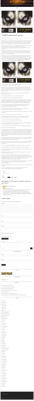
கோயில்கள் (3, 334)
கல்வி (2, 329)
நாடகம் (2, 354)
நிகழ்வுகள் (3, 356)
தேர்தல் (2, 351)
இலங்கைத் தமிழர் (4, 318)
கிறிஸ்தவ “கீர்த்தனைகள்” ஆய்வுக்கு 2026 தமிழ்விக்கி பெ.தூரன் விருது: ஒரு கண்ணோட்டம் (14, 294)
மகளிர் (2, 372)
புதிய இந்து (3, 365)
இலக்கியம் (3, 316)
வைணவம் (3, 386)
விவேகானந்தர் (4, 381)
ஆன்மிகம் (3, 308)
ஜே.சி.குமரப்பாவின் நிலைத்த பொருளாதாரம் (7, 288)
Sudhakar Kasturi (13, 60)
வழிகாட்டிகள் (3, 378)
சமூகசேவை (3, 335)
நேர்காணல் (3, 357)
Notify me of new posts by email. (6, 236)
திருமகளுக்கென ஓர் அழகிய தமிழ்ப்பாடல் (7, 285)
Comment (3, 203)
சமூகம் (2, 337)
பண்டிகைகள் (3, 359)
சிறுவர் (2, 340)
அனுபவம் (3, 302)
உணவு (2, 321)
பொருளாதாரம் (3, 370)
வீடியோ (3, 383)
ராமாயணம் (3, 375)
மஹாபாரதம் (3, 373)
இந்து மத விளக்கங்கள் (5, 315)
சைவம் (2, 343)
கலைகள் (3, 327)
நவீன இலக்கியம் (15, 38)
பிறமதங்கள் (3, 364)
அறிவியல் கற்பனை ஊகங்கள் (20, 38)
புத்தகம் (7, 33)
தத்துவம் (3, 345)
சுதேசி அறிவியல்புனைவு (10, 38)
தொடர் (2, 353)
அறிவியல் (3, 33)
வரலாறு (3, 376)
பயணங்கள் (3, 362)
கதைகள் (5, 33)
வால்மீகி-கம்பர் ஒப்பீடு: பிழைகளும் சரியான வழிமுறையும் (9, 290)
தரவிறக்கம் (3, 346)
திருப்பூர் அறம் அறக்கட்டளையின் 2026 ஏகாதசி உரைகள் (9, 293)
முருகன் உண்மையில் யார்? (5, 291)
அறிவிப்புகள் (3, 305)
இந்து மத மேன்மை (4, 313)
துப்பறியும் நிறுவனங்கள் (5, 38)
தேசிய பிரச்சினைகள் (4, 348)
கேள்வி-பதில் (3, 332)
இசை (2, 310)
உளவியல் (28, 38)
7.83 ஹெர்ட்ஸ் (25, 38)
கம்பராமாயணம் (4, 326)
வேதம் (2, 384)
